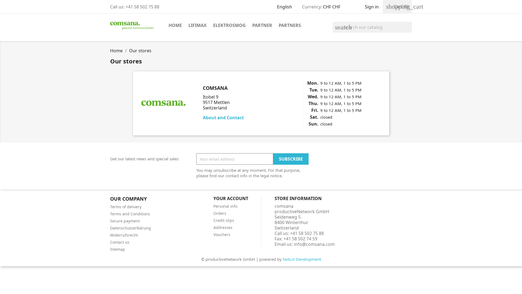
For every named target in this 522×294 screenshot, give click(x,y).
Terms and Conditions (130, 213)
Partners (290, 25)
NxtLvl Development (302, 259)
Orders (219, 213)
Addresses (222, 227)
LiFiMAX (197, 25)
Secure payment (125, 220)
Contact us (119, 242)
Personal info (225, 206)
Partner (262, 25)
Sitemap (117, 249)
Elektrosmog (229, 25)
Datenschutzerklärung (130, 228)
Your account (230, 198)
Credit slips (223, 220)
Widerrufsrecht (124, 235)
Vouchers (221, 234)
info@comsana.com (314, 244)
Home (175, 25)
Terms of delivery (125, 206)
